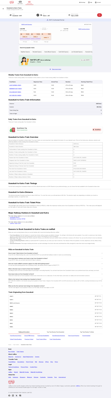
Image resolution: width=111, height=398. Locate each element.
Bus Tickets (11, 351)
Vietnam (36, 377)
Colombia (50, 377)
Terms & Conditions (13, 367)
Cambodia (43, 377)
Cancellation (20, 361)
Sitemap (41, 361)
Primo (56, 361)
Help (91, 2)
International (62, 377)
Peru (55, 377)
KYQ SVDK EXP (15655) (15, 92)
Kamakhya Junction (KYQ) (17, 219)
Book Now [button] (98, 129)
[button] (37, 15)
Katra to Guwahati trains (22, 130)
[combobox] (23, 15)
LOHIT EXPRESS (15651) (15, 85)
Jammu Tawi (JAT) (15, 223)
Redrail (16, 372)
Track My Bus (11, 361)
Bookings (83, 2)
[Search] (99, 15)
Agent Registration (28, 356)
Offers (47, 361)
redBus (10, 372)
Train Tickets (20, 351)
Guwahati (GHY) (14, 217)
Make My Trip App (24, 372)
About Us (10, 356)
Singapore (22, 377)
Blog (52, 361)
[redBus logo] (12, 2)
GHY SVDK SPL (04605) (15, 95)
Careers (37, 356)
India (9, 377)
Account (99, 2)
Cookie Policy (33, 367)
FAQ (36, 361)
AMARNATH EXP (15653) (15, 88)
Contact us (18, 356)
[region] (55, 33)
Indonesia (15, 377)
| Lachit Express (16, 303)
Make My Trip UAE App (36, 372)
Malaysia (29, 377)
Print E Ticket (29, 361)
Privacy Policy (24, 367)
